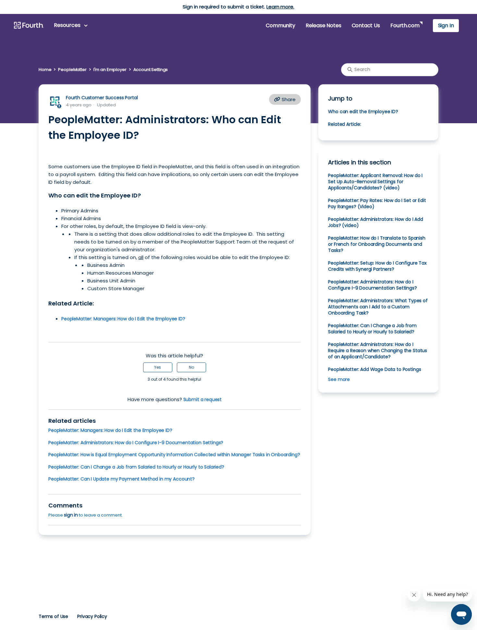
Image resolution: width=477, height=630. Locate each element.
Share (288, 99)
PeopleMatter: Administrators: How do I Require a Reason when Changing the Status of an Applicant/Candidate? (377, 350)
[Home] (28, 25)
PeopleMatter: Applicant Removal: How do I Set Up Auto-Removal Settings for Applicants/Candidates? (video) (375, 181)
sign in (71, 515)
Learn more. (280, 6)
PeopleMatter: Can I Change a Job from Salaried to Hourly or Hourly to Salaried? (136, 467)
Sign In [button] (446, 25)
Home (45, 69)
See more (339, 379)
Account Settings (150, 69)
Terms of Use (53, 616)
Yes (157, 367)
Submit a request (202, 399)
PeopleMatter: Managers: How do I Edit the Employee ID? (110, 430)
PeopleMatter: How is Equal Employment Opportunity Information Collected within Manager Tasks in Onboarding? (174, 454)
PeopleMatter (72, 69)
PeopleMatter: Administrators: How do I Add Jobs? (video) (375, 222)
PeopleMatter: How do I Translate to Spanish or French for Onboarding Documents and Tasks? (376, 244)
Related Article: (344, 124)
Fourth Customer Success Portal (102, 97)
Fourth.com (404, 25)
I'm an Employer (110, 69)
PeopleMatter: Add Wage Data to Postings (374, 369)
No (191, 367)
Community (280, 25)
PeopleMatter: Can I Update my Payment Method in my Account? (121, 479)
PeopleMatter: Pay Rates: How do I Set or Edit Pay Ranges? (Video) (377, 203)
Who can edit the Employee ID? (363, 111)
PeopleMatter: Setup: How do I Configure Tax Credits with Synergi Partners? (377, 266)
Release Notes (323, 25)
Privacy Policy (92, 616)
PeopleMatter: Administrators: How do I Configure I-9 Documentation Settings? (135, 442)
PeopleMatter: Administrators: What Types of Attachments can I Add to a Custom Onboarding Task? (377, 306)
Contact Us (366, 25)
